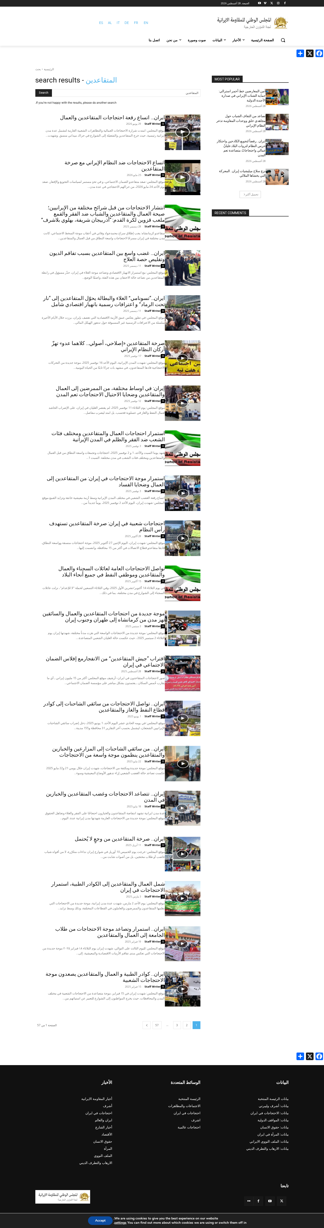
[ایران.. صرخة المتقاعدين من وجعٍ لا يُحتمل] (182, 853)
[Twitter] (281, 1201)
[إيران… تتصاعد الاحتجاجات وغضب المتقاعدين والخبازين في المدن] (182, 808)
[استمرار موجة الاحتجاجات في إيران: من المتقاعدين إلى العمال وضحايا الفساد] (182, 493)
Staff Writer (152, 123)
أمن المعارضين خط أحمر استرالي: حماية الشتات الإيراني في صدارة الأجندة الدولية (242, 95)
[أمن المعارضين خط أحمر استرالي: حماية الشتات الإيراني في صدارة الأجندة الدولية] (277, 97)
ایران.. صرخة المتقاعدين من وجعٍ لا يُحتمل (120, 839)
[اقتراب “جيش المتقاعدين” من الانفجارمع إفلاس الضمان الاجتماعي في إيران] (182, 673)
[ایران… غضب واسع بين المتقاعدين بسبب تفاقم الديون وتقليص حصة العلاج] (182, 268)
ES (101, 23)
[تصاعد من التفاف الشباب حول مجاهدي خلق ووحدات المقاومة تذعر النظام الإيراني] (277, 122)
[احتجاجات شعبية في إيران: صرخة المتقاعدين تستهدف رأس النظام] (182, 538)
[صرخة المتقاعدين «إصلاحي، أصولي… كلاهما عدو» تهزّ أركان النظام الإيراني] (182, 358)
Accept (100, 1220)
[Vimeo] (265, 3)
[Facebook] (284, 3)
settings (120, 1223)
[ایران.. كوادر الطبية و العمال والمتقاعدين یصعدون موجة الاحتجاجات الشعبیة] (182, 989)
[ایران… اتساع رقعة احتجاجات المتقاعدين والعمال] (182, 132)
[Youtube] (259, 3)
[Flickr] (249, 1201)
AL (110, 23)
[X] (271, 3)
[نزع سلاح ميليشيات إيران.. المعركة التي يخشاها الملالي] (277, 177)
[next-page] (147, 1025)
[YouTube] (270, 1201)
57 (157, 1025)
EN (146, 23)
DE (127, 23)
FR (136, 23)
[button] (283, 40)
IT (118, 23)
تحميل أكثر (251, 194)
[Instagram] (278, 3)
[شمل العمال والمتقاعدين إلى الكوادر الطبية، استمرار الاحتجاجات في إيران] (182, 898)
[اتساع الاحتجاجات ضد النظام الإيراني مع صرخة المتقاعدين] (182, 177)
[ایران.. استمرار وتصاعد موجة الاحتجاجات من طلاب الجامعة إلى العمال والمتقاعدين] (182, 943)
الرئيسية (49, 69)
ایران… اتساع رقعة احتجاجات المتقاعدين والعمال (112, 117)
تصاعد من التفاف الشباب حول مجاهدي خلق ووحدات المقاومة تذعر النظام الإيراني (241, 120)
